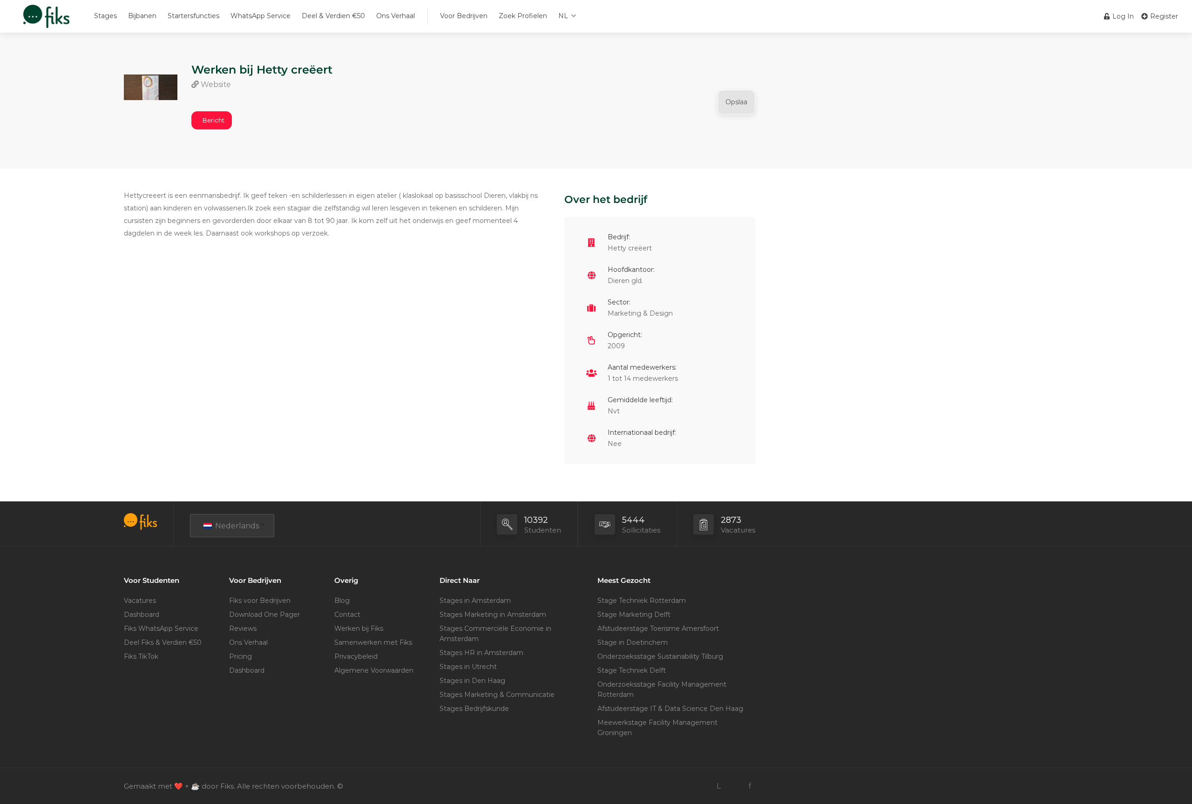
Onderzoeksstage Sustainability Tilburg (660, 656)
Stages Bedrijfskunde (474, 708)
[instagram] (734, 786)
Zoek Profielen (523, 16)
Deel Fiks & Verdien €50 (163, 642)
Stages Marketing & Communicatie (497, 694)
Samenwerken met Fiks (373, 642)
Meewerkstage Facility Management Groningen (657, 727)
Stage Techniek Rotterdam (641, 600)
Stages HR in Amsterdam (481, 653)
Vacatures (140, 600)
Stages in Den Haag (472, 680)
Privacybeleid (356, 656)
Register (1163, 16)
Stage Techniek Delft (631, 670)
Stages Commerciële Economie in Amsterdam (495, 633)
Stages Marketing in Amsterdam (493, 614)
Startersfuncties (193, 16)
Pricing (240, 656)
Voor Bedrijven (464, 16)
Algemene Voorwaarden (373, 670)
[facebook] (749, 786)
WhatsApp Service (260, 16)
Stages (105, 16)
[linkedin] (719, 786)
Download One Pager (264, 614)
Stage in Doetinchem (632, 642)
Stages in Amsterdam (475, 600)
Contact (347, 614)
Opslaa (736, 102)
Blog (342, 600)
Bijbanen (142, 16)
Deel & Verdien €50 (333, 16)
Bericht (213, 120)
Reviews (243, 628)
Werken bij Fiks (358, 628)
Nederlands (236, 525)
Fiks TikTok (141, 656)
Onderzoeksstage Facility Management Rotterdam (661, 689)
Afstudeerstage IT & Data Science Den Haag (670, 708)
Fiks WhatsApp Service (161, 628)
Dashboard (141, 614)
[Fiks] (46, 20)
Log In (1122, 16)
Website (215, 84)
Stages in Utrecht (468, 666)
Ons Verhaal (395, 16)
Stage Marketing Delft (633, 614)
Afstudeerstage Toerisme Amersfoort (658, 628)
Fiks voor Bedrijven (260, 600)
